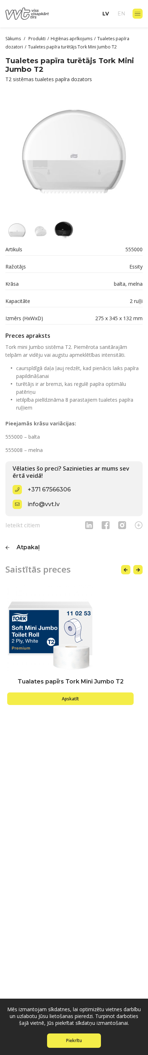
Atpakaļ (28, 547)
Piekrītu (74, 1040)
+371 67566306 (49, 489)
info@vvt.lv (44, 504)
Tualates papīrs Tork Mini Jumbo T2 (71, 681)
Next (138, 569)
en (121, 13)
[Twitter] (122, 525)
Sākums (13, 39)
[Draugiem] (89, 525)
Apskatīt (70, 699)
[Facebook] (106, 525)
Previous (125, 569)
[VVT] (27, 14)
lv (105, 13)
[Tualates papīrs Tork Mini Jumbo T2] (70, 628)
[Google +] (139, 525)
